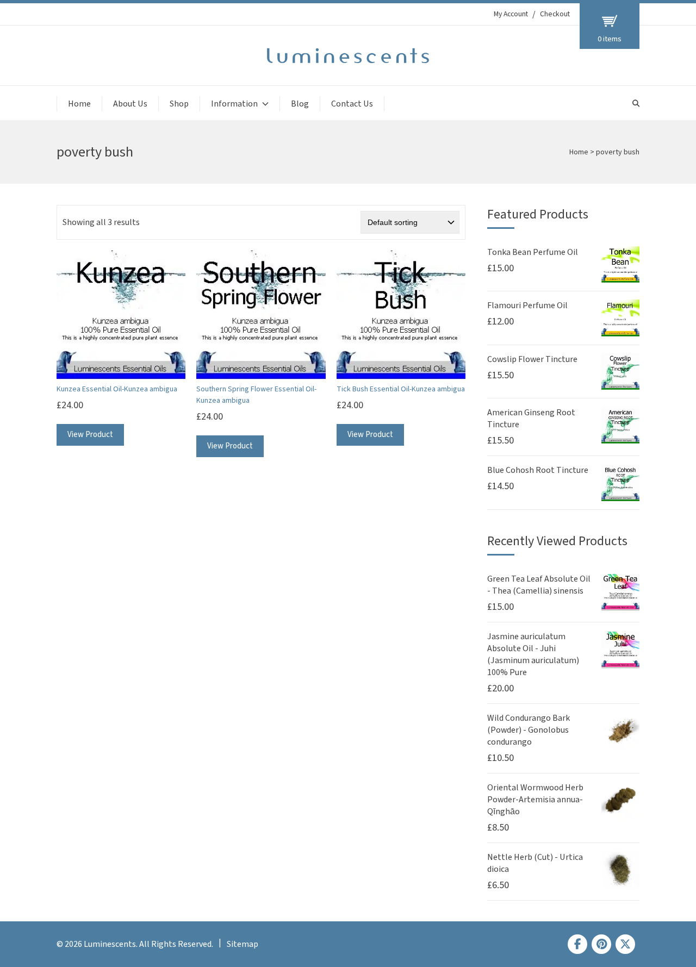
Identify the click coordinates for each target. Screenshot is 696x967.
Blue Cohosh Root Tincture (537, 470)
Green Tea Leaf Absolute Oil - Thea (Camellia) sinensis (539, 585)
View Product (90, 434)
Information (234, 104)
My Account (511, 14)
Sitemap (242, 944)
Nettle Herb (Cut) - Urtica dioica (535, 863)
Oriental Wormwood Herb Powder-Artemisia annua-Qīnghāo (535, 800)
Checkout (555, 14)
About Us (130, 104)
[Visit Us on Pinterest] (601, 944)
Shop (179, 104)
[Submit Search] (635, 103)
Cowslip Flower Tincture (532, 359)
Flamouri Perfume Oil (527, 305)
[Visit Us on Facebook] (577, 944)
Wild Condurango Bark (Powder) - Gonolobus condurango (528, 730)
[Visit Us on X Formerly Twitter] (625, 944)
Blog (300, 104)
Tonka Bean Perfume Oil (532, 252)
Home (79, 104)
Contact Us (352, 104)
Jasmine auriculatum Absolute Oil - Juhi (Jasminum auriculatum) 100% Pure (533, 654)
